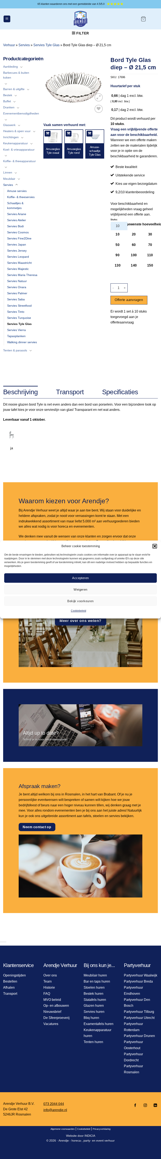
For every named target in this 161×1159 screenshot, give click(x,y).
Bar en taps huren (97, 981)
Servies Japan (16, 244)
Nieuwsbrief (52, 1011)
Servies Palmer (17, 293)
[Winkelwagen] (143, 19)
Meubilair (9, 178)
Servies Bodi (15, 226)
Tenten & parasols (15, 350)
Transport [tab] (70, 392)
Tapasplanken (16, 336)
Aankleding (10, 66)
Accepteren (80, 578)
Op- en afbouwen (56, 1005)
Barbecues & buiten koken (16, 75)
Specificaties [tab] (120, 392)
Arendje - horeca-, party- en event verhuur (86, 1140)
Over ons (50, 975)
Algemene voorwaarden (63, 1129)
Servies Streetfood (19, 305)
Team (47, 981)
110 (150, 255)
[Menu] (7, 19)
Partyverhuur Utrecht (139, 1018)
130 (118, 265)
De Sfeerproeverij (56, 1018)
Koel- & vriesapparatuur (19, 149)
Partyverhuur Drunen (139, 1036)
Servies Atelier (16, 220)
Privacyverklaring (101, 1129)
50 (117, 245)
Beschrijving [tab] (20, 392)
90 (117, 255)
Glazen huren (94, 1005)
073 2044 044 (53, 1104)
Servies (24, 45)
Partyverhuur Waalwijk (140, 975)
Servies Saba (16, 299)
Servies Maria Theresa (22, 275)
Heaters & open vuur (17, 131)
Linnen (7, 172)
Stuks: (114, 219)
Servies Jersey (17, 250)
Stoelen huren (94, 987)
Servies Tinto (15, 311)
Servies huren (94, 1011)
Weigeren (80, 589)
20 (134, 234)
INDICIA (89, 1135)
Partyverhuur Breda (138, 981)
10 (117, 234)
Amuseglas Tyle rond (74, 150)
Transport (10, 993)
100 (134, 255)
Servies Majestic (18, 269)
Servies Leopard (18, 256)
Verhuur (9, 45)
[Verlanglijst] (99, 109)
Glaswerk (9, 125)
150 (150, 265)
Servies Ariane (16, 214)
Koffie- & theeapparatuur (19, 161)
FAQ (46, 993)
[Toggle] (21, 66)
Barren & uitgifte (14, 89)
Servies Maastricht (19, 262)
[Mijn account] (154, 19)
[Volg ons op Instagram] (145, 1105)
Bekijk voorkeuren (80, 601)
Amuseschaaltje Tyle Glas (94, 150)
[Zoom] (99, 97)
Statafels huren (95, 999)
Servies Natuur (17, 281)
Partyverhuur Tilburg (139, 1011)
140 (134, 265)
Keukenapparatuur (15, 143)
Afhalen (9, 987)
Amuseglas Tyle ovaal (53, 150)
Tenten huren (93, 1042)
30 (150, 234)
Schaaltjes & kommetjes (15, 205)
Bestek (7, 95)
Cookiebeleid (78, 610)
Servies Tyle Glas (46, 45)
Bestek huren (93, 993)
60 (134, 245)
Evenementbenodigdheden (21, 113)
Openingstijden (14, 975)
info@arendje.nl (55, 1110)
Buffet (7, 101)
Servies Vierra (16, 330)
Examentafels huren (98, 1024)
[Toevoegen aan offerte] (48, 134)
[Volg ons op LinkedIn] (154, 1105)
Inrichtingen (11, 137)
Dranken (8, 107)
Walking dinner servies (22, 342)
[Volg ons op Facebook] (135, 1105)
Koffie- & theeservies (21, 197)
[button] (155, 546)
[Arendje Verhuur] (80, 18)
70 (150, 245)
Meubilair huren (95, 975)
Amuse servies (17, 191)
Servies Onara (16, 287)
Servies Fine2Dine (19, 238)
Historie (49, 987)
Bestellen (10, 981)
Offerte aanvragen (129, 300)
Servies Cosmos (18, 232)
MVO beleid (52, 999)
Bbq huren (91, 1018)
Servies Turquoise (19, 317)
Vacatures (50, 1024)
